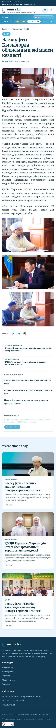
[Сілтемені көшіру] (24, 333)
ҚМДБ (26, 29)
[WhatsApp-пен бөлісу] (12, 333)
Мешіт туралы (8, 680)
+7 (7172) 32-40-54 (15, 700)
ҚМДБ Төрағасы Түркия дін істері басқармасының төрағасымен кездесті (25, 547)
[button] (28, 82)
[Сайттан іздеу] (51, 10)
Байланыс (6, 684)
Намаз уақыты (8, 671)
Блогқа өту (11, 427)
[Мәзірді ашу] (45, 10)
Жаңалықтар (17, 29)
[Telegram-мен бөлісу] (19, 333)
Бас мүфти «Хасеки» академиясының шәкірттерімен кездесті (23, 486)
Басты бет (6, 29)
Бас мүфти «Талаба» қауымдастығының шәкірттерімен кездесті (23, 607)
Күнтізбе (6, 676)
